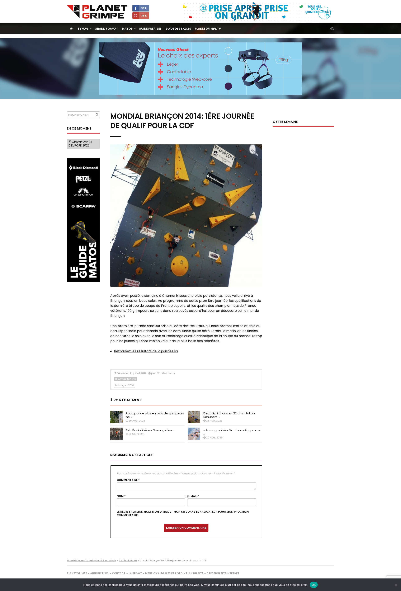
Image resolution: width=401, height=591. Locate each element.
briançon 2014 (124, 385)
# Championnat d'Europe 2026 (80, 144)
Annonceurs (99, 573)
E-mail (193, 496)
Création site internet (223, 573)
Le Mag (83, 29)
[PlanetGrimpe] (97, 12)
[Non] (396, 585)
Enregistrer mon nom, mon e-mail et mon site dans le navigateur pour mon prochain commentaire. (183, 513)
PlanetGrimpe (77, 573)
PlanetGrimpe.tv (208, 29)
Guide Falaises (150, 29)
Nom (121, 496)
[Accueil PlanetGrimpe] (71, 28)
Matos (127, 29)
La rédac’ (135, 573)
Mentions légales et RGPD (164, 573)
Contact (118, 573)
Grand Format (106, 29)
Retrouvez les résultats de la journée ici (146, 351)
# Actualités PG (125, 379)
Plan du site (194, 573)
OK (314, 584)
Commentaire (128, 480)
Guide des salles (178, 29)
